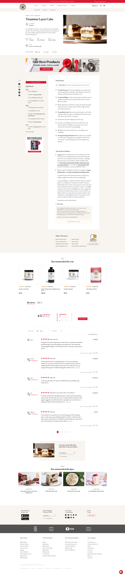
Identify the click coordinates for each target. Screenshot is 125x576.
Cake (32, 15)
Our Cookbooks (46, 554)
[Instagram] (71, 515)
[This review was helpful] (94, 353)
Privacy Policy (40, 568)
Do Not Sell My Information (57, 568)
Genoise (36, 127)
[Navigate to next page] (69, 432)
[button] (64, 314)
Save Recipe (30, 51)
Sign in (100, 5)
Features (45, 10)
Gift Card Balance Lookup (25, 554)
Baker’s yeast (75, 241)
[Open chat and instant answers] (121, 572)
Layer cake (37, 15)
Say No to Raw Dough (47, 548)
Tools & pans (75, 244)
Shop (36, 5)
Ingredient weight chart (62, 244)
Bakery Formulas (68, 548)
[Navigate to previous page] (55, 432)
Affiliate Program (23, 558)
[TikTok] (68, 515)
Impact (73, 5)
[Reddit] (71, 517)
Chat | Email (91, 515)
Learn (52, 5)
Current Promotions (24, 546)
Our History (90, 550)
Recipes (44, 5)
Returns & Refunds (24, 552)
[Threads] (73, 515)
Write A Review (82, 318)
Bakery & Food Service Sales (71, 542)
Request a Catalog (24, 544)
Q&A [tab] (39, 303)
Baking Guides (46, 544)
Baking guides (75, 239)
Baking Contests (46, 552)
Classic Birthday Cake (83, 165)
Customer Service (24, 548)
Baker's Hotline (46, 546)
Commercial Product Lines (70, 544)
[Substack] (73, 517)
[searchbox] (31, 331)
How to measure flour (61, 246)
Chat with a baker (93, 244)
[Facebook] (65, 515)
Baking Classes (46, 550)
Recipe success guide (61, 239)
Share (47, 52)
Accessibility (33, 568)
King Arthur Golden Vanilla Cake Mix (69, 163)
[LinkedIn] (65, 517)
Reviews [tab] (31, 303)
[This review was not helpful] (96, 353)
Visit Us (97, 1)
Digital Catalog (23, 542)
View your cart (104, 5)
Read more (77, 367)
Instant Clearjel (37, 122)
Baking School (62, 5)
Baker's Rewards (102, 1)
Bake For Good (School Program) (95, 554)
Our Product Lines (91, 542)
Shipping (22, 550)
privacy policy (64, 456)
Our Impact (90, 552)
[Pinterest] (76, 515)
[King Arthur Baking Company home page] (23, 7)
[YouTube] (68, 517)
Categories (37, 10)
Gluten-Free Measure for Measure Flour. (79, 172)
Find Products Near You (93, 544)
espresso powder (38, 94)
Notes (55, 52)
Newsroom (90, 556)
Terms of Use (47, 568)
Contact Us (90, 558)
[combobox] (45, 331)
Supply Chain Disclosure (24, 568)
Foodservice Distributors (70, 546)
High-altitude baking (61, 241)
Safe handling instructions (79, 246)
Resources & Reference (70, 550)
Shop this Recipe (36, 82)
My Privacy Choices (68, 568)
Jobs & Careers (91, 548)
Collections (52, 10)
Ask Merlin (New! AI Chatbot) (49, 556)
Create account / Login (74, 221)
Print (38, 52)
